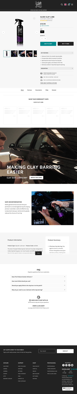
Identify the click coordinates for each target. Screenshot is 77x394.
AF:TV (4, 376)
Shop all (35, 368)
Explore (5, 363)
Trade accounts (51, 368)
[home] (38, 4)
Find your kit (36, 366)
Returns (20, 371)
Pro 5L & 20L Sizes (51, 373)
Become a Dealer (7, 378)
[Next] (36, 32)
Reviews (35, 378)
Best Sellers (36, 373)
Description (44, 68)
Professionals (51, 366)
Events (5, 373)
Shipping (20, 368)
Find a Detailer (22, 381)
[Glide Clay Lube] (6, 53)
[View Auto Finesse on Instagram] (66, 366)
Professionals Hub (52, 371)
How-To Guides (22, 366)
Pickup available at (50, 73)
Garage (5, 368)
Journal (5, 371)
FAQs (19, 376)
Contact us (21, 378)
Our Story (5, 366)
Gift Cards (35, 376)
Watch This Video (36, 177)
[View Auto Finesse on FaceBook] (63, 366)
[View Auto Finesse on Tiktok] (69, 366)
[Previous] (3, 32)
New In (34, 371)
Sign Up (65, 351)
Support (20, 363)
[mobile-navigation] (72, 4)
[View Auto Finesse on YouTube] (72, 366)
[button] (57, 21)
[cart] (68, 4)
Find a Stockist (22, 373)
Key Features (44, 53)
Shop (34, 363)
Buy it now (65, 43)
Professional (51, 363)
